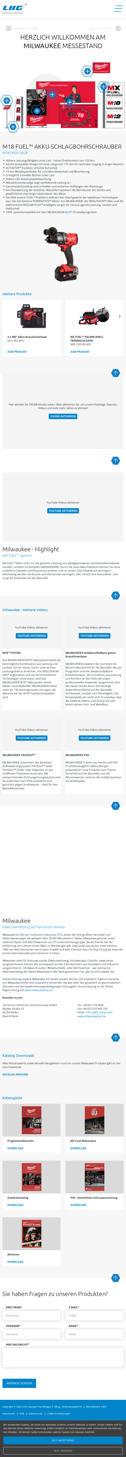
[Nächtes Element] (120, 316)
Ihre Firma (14, 1307)
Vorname (13, 1326)
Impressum (8, 1413)
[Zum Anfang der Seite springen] (115, 373)
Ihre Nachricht (17, 1344)
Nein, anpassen (63, 1450)
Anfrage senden (19, 1383)
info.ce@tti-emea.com (98, 1012)
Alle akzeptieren (63, 1440)
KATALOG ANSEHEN (15, 1074)
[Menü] (118, 9)
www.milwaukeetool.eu (38, 990)
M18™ (69, 212)
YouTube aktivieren (63, 511)
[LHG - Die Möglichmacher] (14, 9)
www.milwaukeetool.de (91, 1016)
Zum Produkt (17, 352)
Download (15, 1148)
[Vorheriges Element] (6, 316)
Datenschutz (35, 1413)
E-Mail (74, 1307)
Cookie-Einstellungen (58, 1413)
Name (73, 1326)
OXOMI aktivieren (63, 416)
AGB (22, 1413)
